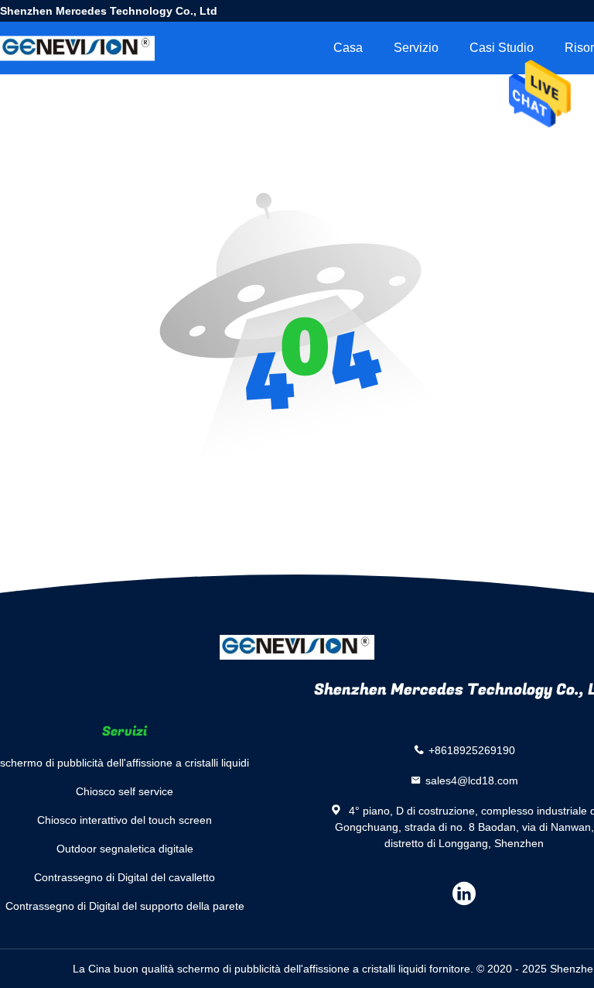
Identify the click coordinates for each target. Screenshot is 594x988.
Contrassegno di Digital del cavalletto (124, 877)
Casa (348, 47)
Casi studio (501, 47)
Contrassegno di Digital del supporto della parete (124, 906)
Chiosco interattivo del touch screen (124, 820)
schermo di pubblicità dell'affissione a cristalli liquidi (124, 762)
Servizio (416, 47)
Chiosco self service (124, 791)
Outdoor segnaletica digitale (124, 848)
